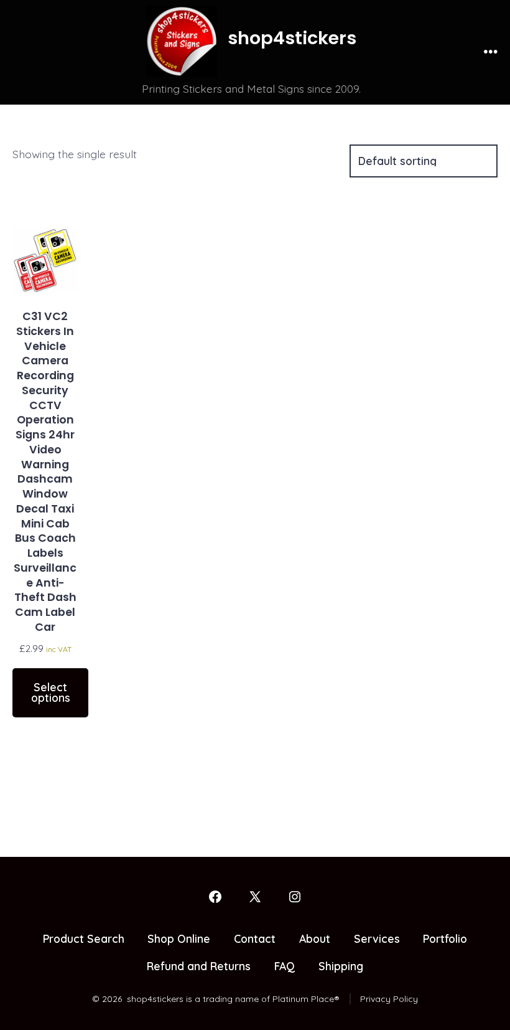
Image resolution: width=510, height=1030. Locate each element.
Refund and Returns (199, 966)
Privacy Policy (389, 998)
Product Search (83, 938)
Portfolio (445, 938)
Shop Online (178, 938)
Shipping (340, 966)
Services (377, 938)
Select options (50, 692)
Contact (255, 938)
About (314, 938)
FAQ (284, 966)
